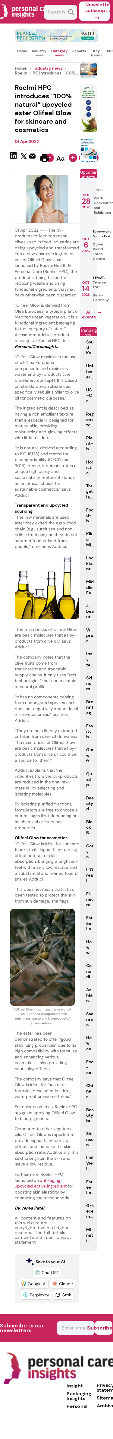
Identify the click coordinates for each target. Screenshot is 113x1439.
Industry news (39, 53)
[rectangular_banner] (88, 162)
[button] (47, 1272)
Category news (59, 53)
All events (89, 314)
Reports (79, 51)
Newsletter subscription (97, 7)
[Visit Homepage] (26, 22)
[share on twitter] (23, 157)
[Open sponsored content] (57, 40)
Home (22, 51)
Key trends (96, 53)
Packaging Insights (79, 1396)
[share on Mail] (33, 157)
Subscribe (103, 1328)
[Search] (71, 12)
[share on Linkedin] (14, 157)
